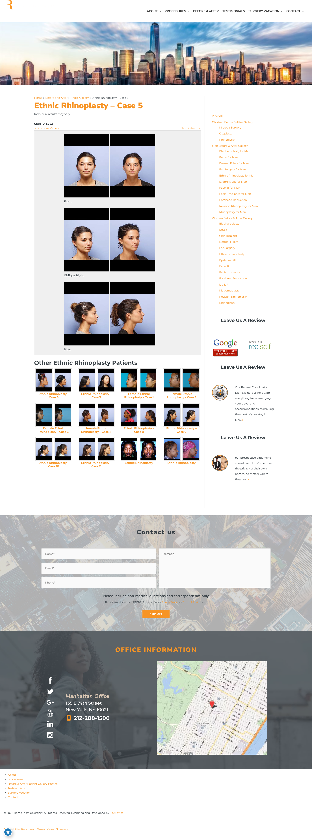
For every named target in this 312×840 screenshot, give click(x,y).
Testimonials (16, 788)
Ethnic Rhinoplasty (139, 463)
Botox (223, 229)
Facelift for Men (229, 187)
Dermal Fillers (228, 241)
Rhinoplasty (227, 139)
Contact (13, 797)
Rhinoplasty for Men (232, 212)
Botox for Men (228, 157)
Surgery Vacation (19, 792)
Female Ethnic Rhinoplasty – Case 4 (96, 430)
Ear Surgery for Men (232, 169)
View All (217, 116)
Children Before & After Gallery (232, 122)
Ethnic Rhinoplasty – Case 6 (53, 395)
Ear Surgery (227, 248)
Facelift (224, 266)
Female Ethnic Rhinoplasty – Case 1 (139, 395)
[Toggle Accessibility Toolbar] (8, 832)
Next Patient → (191, 128)
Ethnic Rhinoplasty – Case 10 (53, 464)
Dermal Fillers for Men (234, 163)
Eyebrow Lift (227, 260)
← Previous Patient (47, 128)
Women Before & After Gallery (232, 218)
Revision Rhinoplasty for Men (238, 206)
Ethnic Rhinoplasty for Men (237, 175)
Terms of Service (191, 602)
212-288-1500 (92, 718)
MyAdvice (117, 813)
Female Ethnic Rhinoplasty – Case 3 (54, 430)
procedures (15, 779)
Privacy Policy (169, 602)
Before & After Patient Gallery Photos (32, 783)
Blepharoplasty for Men (234, 151)
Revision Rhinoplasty (233, 296)
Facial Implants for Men (235, 193)
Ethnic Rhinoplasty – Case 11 (96, 464)
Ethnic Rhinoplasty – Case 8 (139, 430)
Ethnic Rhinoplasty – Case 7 (96, 395)
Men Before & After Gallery (230, 145)
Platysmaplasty (229, 290)
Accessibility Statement (19, 829)
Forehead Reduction (233, 200)
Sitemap (62, 829)
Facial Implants (229, 272)
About (12, 774)
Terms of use (45, 829)
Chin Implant (228, 236)
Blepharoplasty (229, 223)
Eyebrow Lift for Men (233, 181)
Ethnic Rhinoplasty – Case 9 (181, 430)
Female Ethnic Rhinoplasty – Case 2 (181, 395)
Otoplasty (225, 133)
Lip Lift (223, 284)
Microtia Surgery (230, 127)
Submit (156, 614)
